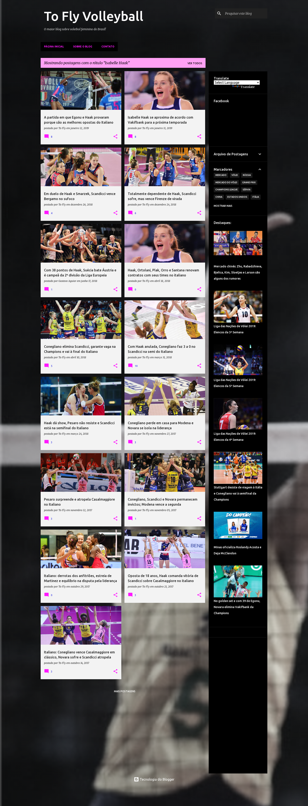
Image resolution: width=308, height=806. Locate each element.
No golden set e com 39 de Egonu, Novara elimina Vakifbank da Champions (237, 607)
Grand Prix (249, 182)
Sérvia (246, 189)
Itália (255, 197)
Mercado (220, 175)
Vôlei (235, 175)
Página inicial (54, 46)
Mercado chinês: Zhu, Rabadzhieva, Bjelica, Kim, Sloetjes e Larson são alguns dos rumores (238, 272)
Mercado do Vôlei (226, 182)
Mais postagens (124, 691)
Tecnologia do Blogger (156, 779)
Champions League (226, 189)
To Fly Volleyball (93, 16)
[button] (115, 136)
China (218, 197)
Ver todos (195, 63)
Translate (248, 87)
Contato (107, 46)
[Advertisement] (238, 705)
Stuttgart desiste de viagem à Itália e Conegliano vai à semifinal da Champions (238, 493)
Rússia (247, 175)
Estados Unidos (237, 197)
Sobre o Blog (82, 46)
